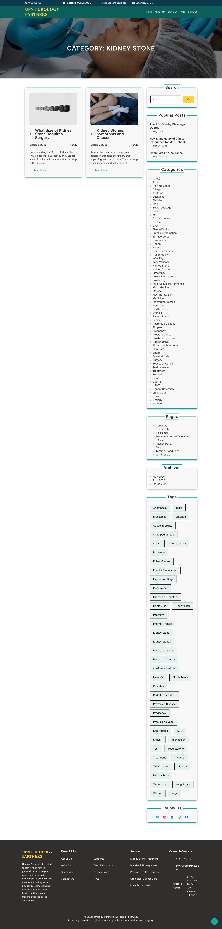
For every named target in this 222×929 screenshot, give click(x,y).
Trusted (157, 374)
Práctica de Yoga (163, 721)
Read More (40, 170)
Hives (156, 247)
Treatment (159, 370)
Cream (157, 222)
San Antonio (160, 730)
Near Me (158, 677)
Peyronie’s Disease (164, 323)
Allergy (157, 189)
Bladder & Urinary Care (143, 865)
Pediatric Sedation (164, 695)
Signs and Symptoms (165, 345)
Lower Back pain (163, 276)
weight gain (183, 784)
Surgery (157, 359)
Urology (157, 399)
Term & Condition (103, 865)
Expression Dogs (163, 579)
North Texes (160, 309)
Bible (179, 507)
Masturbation (161, 287)
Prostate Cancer (162, 334)
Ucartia (157, 381)
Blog (155, 203)
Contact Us (162, 429)
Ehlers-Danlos (161, 229)
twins (156, 378)
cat (154, 214)
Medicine (158, 298)
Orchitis (157, 312)
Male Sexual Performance (168, 283)
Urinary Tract (161, 775)
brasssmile (159, 516)
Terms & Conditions (167, 450)
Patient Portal (161, 316)
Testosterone (161, 367)
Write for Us (163, 454)
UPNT (156, 385)
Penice (157, 320)
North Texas (180, 677)
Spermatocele (161, 356)
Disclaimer (162, 432)
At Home (158, 193)
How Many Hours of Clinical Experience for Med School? (168, 140)
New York (158, 305)
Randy (73, 144)
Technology (178, 739)
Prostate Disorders (164, 338)
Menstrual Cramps (164, 301)
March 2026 (160, 483)
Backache (158, 196)
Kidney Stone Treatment (144, 858)
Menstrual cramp (163, 650)
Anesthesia (160, 507)
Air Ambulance (162, 185)
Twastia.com (161, 766)
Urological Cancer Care (143, 878)
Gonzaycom (160, 588)
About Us (161, 425)
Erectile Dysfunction (165, 232)
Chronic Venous (162, 218)
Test (155, 748)
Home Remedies (163, 251)
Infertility (158, 258)
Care (155, 211)
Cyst (155, 225)
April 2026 (159, 480)
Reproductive (161, 341)
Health (157, 243)
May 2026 (159, 476)
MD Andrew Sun (162, 294)
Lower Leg (159, 280)
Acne (156, 182)
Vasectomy (160, 784)
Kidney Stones (161, 269)
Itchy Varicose (161, 262)
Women (157, 403)
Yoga (175, 793)
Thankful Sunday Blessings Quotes (167, 126)
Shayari (157, 739)
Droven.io (159, 552)
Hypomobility (161, 254)
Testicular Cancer (163, 363)
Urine (156, 396)
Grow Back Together (165, 597)
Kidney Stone (161, 265)
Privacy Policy (164, 443)
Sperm (157, 352)
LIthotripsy (159, 272)
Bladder (157, 200)
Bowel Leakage (162, 207)
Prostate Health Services (144, 872)
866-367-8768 (183, 858)
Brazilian (181, 516)
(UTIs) (156, 178)
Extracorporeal (161, 236)
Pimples (157, 327)
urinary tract (160, 392)
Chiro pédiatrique (163, 534)
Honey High (183, 605)
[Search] (188, 99)
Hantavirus (159, 240)
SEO (179, 730)
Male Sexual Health (141, 885)
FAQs (96, 878)
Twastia (180, 757)
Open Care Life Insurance (166, 153)
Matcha (157, 291)
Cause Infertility (162, 525)
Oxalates (158, 686)
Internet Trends (162, 623)
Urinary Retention (163, 388)
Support (160, 447)
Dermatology (178, 543)
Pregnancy (159, 330)
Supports (98, 858)
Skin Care (158, 349)
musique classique (164, 668)
